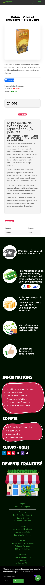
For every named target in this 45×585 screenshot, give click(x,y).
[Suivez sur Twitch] (22, 453)
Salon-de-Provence (22, 546)
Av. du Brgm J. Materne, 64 (22, 543)
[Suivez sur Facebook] (4, 453)
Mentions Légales (14, 392)
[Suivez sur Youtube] (9, 453)
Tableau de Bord (15, 438)
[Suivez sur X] (18, 453)
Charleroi (22, 512)
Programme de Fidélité (16, 399)
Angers (22, 504)
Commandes (14, 434)
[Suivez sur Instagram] (13, 453)
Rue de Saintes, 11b (23, 557)
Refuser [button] (8, 581)
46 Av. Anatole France (22, 535)
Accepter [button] (18, 581)
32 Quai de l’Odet (22, 563)
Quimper (22, 560)
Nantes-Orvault (22, 518)
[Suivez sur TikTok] (27, 453)
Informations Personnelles (20, 427)
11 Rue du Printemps (22, 521)
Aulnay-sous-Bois (22, 532)
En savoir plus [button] (9, 577)
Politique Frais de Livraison (18, 405)
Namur (22, 540)
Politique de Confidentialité (18, 402)
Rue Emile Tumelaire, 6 (22, 515)
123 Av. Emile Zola (22, 549)
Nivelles (22, 555)
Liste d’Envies (15, 431)
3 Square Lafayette (22, 507)
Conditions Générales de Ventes (20, 389)
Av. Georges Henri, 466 (22, 529)
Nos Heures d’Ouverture (17, 396)
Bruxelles (22, 526)
